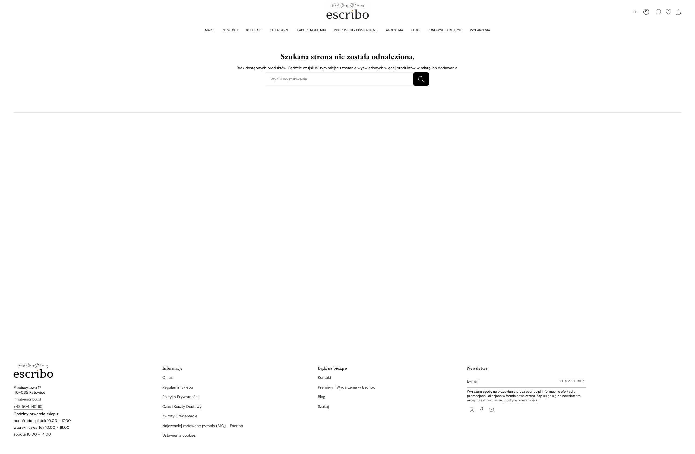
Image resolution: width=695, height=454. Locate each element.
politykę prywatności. (521, 400)
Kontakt (324, 377)
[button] (210, 30)
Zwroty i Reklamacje (179, 416)
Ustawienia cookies (179, 435)
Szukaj (323, 406)
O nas (167, 377)
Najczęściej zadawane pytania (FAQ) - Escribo (202, 425)
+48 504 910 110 (28, 406)
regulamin (494, 400)
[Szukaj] (421, 79)
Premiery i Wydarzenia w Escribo (346, 387)
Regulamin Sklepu (177, 387)
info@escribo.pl (27, 399)
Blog (321, 396)
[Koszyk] (678, 12)
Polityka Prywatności (180, 396)
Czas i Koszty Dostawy (182, 406)
